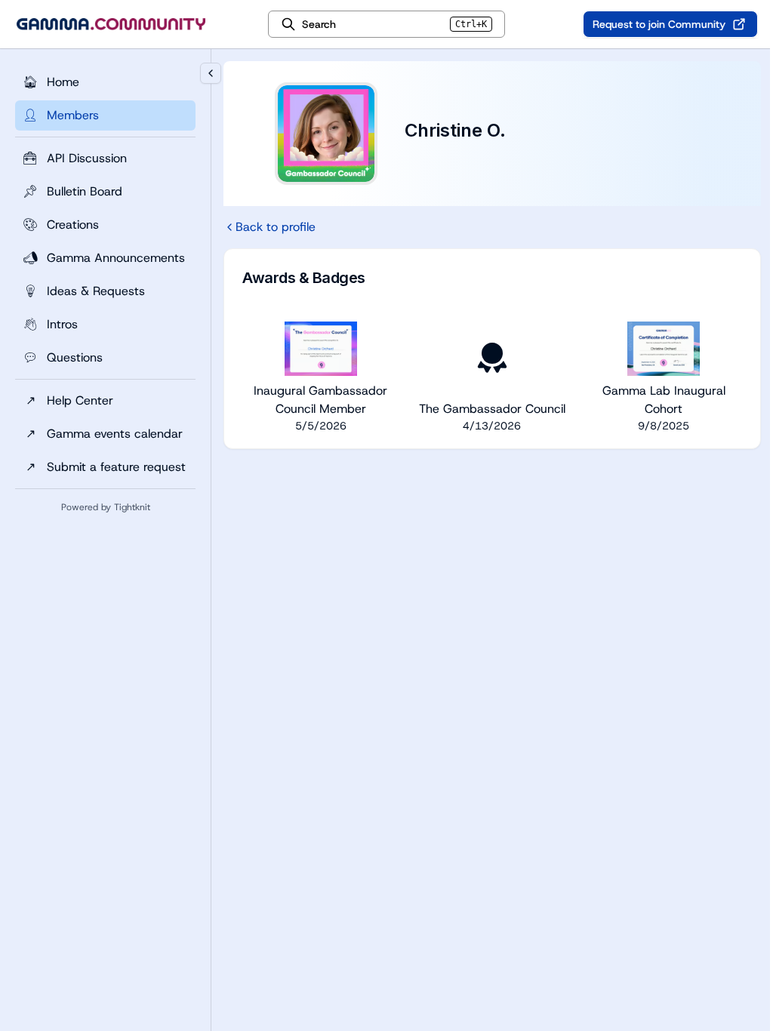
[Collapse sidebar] (210, 73)
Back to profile (276, 227)
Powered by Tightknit (105, 507)
